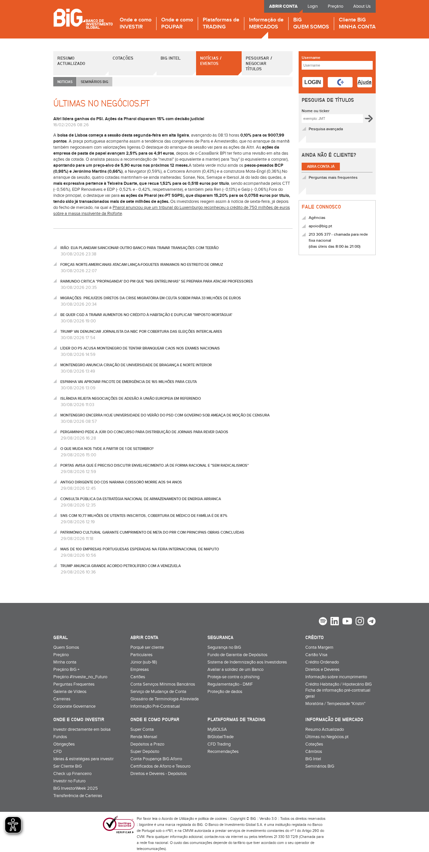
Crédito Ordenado (322, 662)
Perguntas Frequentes (74, 684)
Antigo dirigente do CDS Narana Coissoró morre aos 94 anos (121, 482)
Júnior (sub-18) (143, 662)
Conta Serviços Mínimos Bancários (162, 684)
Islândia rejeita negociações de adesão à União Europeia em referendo (130, 398)
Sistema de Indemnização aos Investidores (247, 662)
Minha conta (64, 662)
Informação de (266, 23)
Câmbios (313, 751)
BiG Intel (171, 58)
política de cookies (212, 819)
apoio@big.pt (320, 226)
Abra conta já (320, 166)
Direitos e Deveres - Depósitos (158, 773)
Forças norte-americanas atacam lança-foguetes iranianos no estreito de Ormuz (141, 264)
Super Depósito (144, 751)
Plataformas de (221, 23)
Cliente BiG (357, 23)
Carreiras (61, 699)
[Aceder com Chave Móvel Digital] (340, 82)
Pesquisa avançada (326, 129)
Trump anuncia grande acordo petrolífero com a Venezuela (120, 566)
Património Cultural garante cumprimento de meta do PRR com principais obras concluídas (152, 532)
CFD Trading (219, 744)
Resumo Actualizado (71, 60)
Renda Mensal (143, 737)
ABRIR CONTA (283, 6)
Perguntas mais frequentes (333, 177)
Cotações (123, 58)
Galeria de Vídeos (69, 691)
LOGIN (312, 82)
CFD (57, 751)
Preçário (335, 6)
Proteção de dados (224, 691)
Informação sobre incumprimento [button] (336, 677)
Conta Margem (319, 647)
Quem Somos (66, 647)
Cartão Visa (316, 654)
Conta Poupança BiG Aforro (156, 759)
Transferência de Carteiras (77, 795)
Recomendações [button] (223, 751)
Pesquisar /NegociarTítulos (259, 63)
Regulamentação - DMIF (230, 684)
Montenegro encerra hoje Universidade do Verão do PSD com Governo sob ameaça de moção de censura (164, 415)
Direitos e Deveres (322, 669)
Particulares (141, 654)
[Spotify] (323, 622)
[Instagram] (360, 622)
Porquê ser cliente (147, 647)
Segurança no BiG (224, 647)
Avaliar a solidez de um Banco (235, 669)
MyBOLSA (217, 729)
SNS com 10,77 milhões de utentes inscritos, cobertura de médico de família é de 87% (143, 516)
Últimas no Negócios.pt (327, 737)
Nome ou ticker (315, 110)
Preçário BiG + (66, 669)
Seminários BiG (319, 766)
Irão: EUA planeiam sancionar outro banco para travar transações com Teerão (139, 248)
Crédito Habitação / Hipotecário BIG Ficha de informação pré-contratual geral (338, 690)
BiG (311, 23)
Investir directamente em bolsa (82, 729)
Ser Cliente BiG (67, 766)
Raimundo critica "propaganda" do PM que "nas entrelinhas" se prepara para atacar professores (156, 281)
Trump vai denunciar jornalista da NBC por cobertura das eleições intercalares (141, 331)
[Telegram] (371, 622)
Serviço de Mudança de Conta (158, 691)
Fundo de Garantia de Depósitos (237, 654)
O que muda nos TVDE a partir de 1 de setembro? (107, 449)
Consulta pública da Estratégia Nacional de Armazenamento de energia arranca (140, 499)
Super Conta (142, 729)
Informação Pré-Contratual (155, 706)
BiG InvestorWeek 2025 (75, 788)
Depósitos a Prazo (147, 744)
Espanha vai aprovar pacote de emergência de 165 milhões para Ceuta (128, 382)
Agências (317, 217)
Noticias (64, 81)
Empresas (139, 669)
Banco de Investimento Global (83, 18)
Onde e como (135, 23)
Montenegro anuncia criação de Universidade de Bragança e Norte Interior (136, 365)
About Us (362, 6)
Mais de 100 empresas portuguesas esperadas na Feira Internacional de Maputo (139, 549)
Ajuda (365, 82)
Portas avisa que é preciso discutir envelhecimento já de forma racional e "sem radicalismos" (154, 465)
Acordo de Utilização (178, 819)
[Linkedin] (334, 622)
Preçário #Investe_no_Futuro (80, 677)
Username (311, 57)
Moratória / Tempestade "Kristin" (335, 703)
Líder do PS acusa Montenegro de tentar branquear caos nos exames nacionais (140, 348)
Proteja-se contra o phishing (233, 677)
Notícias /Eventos (211, 60)
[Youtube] (347, 622)
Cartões (137, 677)
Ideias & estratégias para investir (83, 759)
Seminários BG (94, 81)
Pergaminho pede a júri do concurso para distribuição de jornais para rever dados (144, 432)
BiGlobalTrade (220, 737)
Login (313, 6)
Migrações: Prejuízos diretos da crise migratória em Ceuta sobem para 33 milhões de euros (150, 298)
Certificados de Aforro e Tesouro (160, 766)
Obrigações (64, 744)
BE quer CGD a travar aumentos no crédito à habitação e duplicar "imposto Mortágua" (146, 315)
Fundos (60, 737)
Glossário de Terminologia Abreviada (164, 699)
